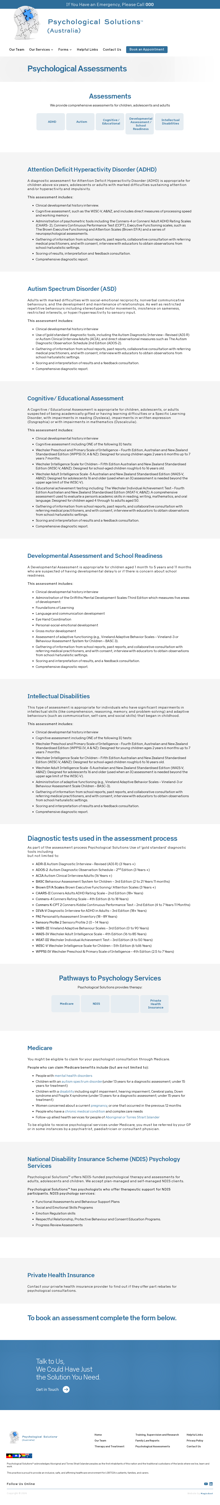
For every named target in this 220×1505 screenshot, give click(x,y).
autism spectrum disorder (82, 1081)
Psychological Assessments (152, 1446)
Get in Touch (47, 1389)
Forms (63, 49)
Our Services (39, 49)
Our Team (16, 49)
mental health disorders (73, 1076)
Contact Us (112, 49)
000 (150, 4)
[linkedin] (211, 1484)
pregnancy (99, 1105)
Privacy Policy (195, 1440)
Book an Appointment (146, 49)
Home (98, 1434)
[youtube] (206, 1484)
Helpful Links (87, 49)
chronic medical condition (85, 1111)
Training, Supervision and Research (157, 1434)
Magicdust (207, 1493)
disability (67, 1091)
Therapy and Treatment (109, 1446)
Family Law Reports (147, 1440)
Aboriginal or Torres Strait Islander (133, 1117)
